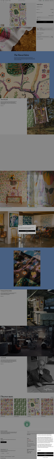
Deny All (45, 455)
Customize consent (45, 457)
